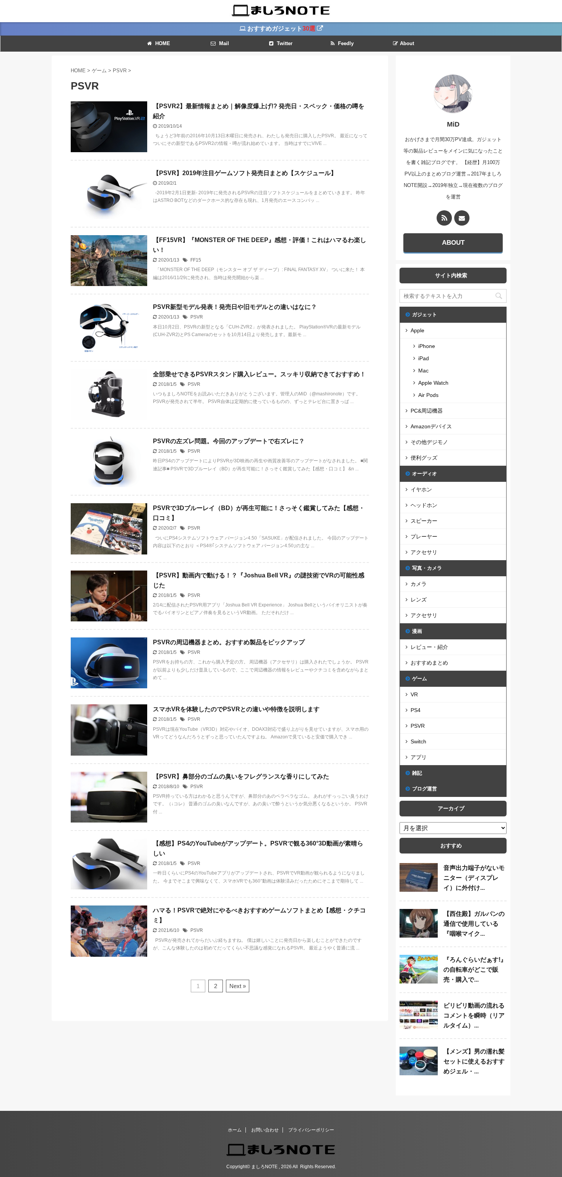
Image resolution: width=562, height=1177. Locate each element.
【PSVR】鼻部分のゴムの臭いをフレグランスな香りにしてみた (241, 776)
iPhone (426, 346)
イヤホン (421, 489)
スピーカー (424, 521)
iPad (423, 358)
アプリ (419, 757)
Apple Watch (433, 383)
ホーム (235, 1130)
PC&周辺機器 (427, 411)
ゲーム (419, 678)
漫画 (417, 631)
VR (414, 694)
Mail (223, 43)
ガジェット (424, 314)
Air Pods (428, 395)
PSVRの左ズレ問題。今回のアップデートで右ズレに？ (229, 441)
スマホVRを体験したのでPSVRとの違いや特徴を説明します (236, 709)
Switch (418, 741)
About (407, 43)
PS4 (416, 710)
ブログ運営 (424, 789)
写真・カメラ (427, 568)
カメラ (419, 584)
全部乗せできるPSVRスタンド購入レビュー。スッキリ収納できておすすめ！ (259, 374)
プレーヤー (424, 536)
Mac (423, 370)
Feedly (345, 43)
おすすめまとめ (429, 663)
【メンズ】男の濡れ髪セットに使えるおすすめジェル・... (474, 1061)
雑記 (417, 773)
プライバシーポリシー (311, 1130)
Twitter (283, 43)
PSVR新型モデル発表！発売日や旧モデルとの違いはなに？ (235, 307)
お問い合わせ (265, 1130)
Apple (417, 330)
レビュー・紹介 (429, 647)
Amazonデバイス (431, 426)
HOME (162, 43)
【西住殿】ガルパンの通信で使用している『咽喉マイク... (474, 923)
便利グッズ (424, 458)
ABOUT (453, 242)
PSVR (196, 317)
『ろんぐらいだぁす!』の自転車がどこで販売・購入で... (475, 969)
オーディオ (424, 473)
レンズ (419, 600)
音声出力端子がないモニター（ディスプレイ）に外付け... (474, 878)
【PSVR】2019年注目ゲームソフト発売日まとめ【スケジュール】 (245, 173)
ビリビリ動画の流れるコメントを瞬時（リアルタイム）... (474, 1015)
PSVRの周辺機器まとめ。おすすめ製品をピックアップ (229, 642)
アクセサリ (424, 552)
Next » (237, 986)
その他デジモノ (429, 442)
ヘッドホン (424, 505)
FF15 (195, 260)
